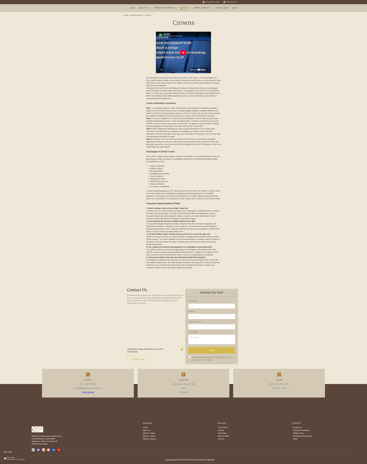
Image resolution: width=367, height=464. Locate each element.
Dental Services (137, 15)
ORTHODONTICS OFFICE (212, 2)
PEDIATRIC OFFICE (231, 2)
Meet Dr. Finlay (149, 433)
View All (221, 439)
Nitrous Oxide (223, 436)
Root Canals (223, 427)
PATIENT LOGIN (222, 8)
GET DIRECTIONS (137, 359)
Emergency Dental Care (302, 436)
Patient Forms (298, 433)
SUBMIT (211, 350)
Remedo (211, 460)
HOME (132, 8)
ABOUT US (143, 8)
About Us (146, 430)
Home (126, 15)
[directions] (182, 351)
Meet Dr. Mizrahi (149, 439)
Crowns (221, 430)
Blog (295, 439)
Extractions (222, 433)
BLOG (234, 8)
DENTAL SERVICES (201, 8)
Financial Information (301, 430)
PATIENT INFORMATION (164, 8)
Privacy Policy (171, 460)
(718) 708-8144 (88, 392)
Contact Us (297, 427)
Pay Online (8, 452)
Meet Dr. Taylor (149, 436)
